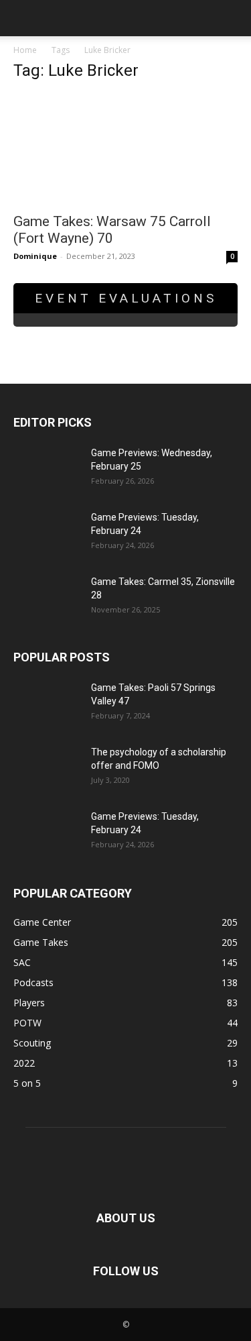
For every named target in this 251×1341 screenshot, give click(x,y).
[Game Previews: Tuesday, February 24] (46, 534)
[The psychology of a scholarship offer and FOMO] (46, 768)
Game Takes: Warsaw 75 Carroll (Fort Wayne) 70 (112, 229)
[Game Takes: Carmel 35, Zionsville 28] (46, 598)
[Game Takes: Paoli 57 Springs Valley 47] (46, 704)
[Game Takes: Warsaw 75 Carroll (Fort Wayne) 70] (125, 149)
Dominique (35, 256)
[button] (22, 18)
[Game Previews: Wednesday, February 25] (46, 469)
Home (25, 50)
